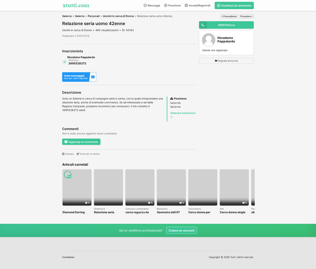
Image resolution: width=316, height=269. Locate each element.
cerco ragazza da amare (137, 212)
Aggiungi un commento (83, 141)
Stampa (69, 153)
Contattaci (68, 257)
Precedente (230, 16)
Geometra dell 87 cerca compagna (168, 212)
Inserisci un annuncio (236, 5)
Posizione (174, 5)
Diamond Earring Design (74, 212)
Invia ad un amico (89, 153)
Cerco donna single (232, 212)
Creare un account (182, 230)
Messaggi (153, 5)
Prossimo (245, 16)
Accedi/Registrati (199, 5)
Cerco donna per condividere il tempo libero (202, 212)
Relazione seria (104, 212)
